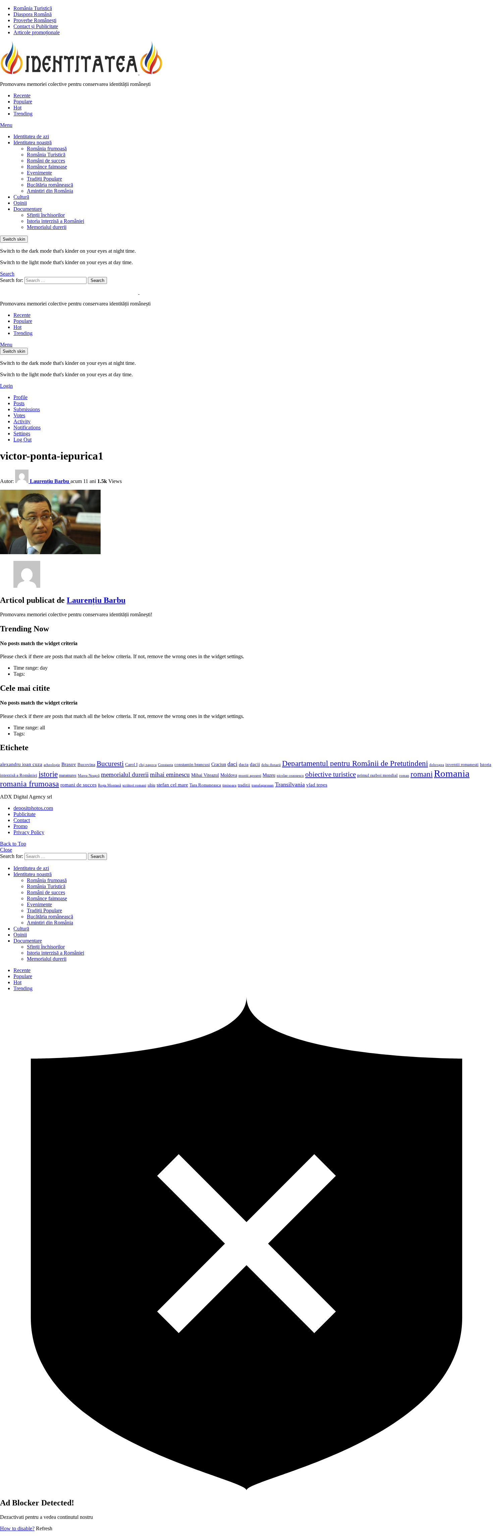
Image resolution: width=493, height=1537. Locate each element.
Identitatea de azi (31, 136)
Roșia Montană (109, 785)
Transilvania (290, 784)
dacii (255, 764)
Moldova (228, 775)
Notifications (27, 427)
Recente (22, 95)
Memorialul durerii (46, 227)
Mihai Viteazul (205, 775)
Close (6, 850)
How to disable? (17, 1528)
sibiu (151, 785)
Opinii (20, 203)
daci (232, 764)
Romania (452, 773)
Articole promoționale (36, 32)
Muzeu (269, 775)
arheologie (52, 765)
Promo (20, 826)
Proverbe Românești (34, 20)
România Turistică (32, 8)
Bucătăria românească (50, 185)
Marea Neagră (89, 775)
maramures (67, 775)
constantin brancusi (192, 764)
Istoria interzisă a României (55, 221)
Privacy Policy (28, 832)
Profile (20, 397)
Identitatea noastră (32, 142)
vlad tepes (316, 784)
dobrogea (436, 765)
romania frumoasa (29, 783)
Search (97, 280)
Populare (22, 101)
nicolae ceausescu (290, 775)
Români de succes (46, 160)
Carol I (131, 764)
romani (421, 774)
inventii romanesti (462, 764)
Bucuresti (110, 764)
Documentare (27, 209)
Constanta (165, 765)
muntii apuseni (249, 775)
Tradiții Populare (44, 179)
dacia (244, 764)
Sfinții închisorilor (46, 215)
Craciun (218, 764)
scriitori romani (134, 785)
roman (404, 775)
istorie (48, 774)
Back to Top (13, 844)
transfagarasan (263, 785)
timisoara (229, 785)
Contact (21, 820)
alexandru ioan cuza (21, 764)
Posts (18, 403)
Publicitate (24, 814)
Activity (22, 421)
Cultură (21, 197)
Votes (19, 415)
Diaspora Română (32, 14)
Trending (23, 113)
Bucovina (86, 764)
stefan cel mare (172, 784)
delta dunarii (271, 765)
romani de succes (78, 784)
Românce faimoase (47, 167)
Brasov (68, 764)
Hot (17, 107)
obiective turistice (330, 774)
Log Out (22, 439)
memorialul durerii (125, 774)
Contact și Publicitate (35, 26)
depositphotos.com (33, 808)
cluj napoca (148, 765)
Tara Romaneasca (205, 785)
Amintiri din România (50, 191)
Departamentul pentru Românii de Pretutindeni (355, 763)
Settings (21, 433)
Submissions (26, 409)
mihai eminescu (170, 774)
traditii (244, 785)
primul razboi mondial (377, 775)
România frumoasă (47, 148)
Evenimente (39, 173)
